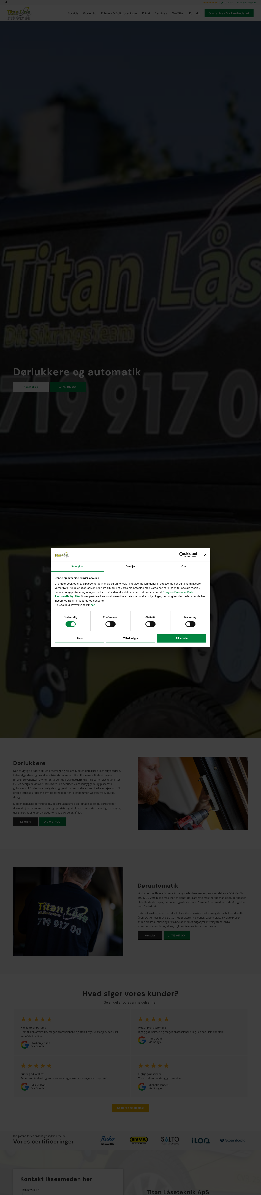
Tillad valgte (130, 638)
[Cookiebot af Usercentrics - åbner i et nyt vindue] (181, 554)
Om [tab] (183, 566)
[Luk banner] (205, 555)
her (93, 604)
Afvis (79, 638)
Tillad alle (181, 638)
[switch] (110, 624)
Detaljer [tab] (130, 566)
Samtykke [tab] (77, 566)
